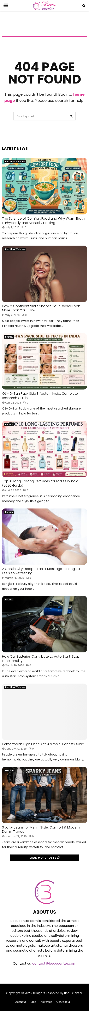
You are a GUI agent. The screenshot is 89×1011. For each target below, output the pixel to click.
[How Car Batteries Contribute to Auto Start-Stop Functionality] (44, 624)
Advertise (46, 1002)
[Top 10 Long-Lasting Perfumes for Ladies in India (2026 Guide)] (44, 449)
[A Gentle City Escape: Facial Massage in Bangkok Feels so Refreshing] (44, 536)
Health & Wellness (15, 161)
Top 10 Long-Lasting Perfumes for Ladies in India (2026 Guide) (40, 483)
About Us (20, 1002)
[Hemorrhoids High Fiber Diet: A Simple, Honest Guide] (44, 712)
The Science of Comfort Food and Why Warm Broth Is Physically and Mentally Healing (43, 220)
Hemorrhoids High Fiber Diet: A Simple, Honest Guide (43, 744)
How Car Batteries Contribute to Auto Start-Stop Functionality (40, 658)
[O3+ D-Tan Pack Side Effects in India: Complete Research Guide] (44, 361)
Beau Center (73, 993)
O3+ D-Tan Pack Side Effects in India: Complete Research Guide (40, 395)
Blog (33, 1002)
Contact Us (63, 1002)
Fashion (9, 770)
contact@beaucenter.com (54, 963)
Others (8, 599)
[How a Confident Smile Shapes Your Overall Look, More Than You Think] (44, 274)
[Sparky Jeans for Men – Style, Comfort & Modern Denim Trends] (44, 795)
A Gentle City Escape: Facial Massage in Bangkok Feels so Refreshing (41, 571)
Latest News (15, 148)
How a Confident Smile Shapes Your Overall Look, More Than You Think (41, 308)
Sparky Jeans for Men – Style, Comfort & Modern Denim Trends (41, 829)
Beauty (9, 336)
